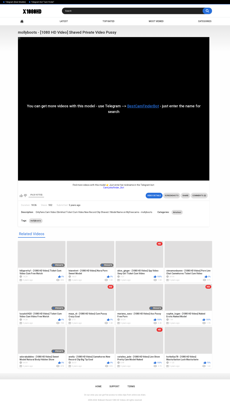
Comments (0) (199, 195)
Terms (131, 386)
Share (185, 195)
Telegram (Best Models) (15, 2)
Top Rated (108, 21)
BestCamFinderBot (143, 106)
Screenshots (172, 195)
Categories (204, 21)
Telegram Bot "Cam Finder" (42, 2)
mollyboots (36, 221)
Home (22, 21)
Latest (64, 21)
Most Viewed (156, 21)
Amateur (177, 212)
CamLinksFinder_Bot (113, 187)
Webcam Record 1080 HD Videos (112, 400)
